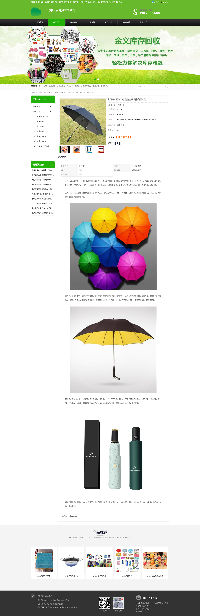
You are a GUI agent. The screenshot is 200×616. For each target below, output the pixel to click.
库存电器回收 (38, 126)
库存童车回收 (38, 122)
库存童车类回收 (39, 136)
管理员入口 (66, 607)
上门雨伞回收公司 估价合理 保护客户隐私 (43, 189)
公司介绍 (91, 22)
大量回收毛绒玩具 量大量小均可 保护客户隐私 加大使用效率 (43, 194)
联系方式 (143, 22)
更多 (52, 165)
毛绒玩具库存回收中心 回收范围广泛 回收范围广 (43, 199)
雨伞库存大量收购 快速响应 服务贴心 (43, 175)
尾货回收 (36, 112)
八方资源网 (50, 607)
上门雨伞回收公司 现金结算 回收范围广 (43, 180)
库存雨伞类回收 (57, 92)
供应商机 (56, 22)
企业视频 (74, 22)
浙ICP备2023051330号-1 (61, 600)
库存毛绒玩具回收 (40, 117)
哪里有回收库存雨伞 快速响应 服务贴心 (43, 170)
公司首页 (39, 22)
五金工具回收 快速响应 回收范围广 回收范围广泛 (43, 203)
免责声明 (58, 607)
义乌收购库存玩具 (127, 576)
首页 (40, 92)
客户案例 (126, 22)
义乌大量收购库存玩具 (99, 576)
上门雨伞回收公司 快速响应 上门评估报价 (43, 184)
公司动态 (108, 22)
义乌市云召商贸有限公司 (46, 604)
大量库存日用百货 (43, 576)
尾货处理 (36, 107)
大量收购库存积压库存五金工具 (155, 576)
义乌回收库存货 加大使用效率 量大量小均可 (43, 208)
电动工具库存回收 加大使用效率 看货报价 (43, 213)
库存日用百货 (72, 576)
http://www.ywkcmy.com (69, 516)
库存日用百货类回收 (41, 146)
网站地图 (73, 607)
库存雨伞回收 (38, 131)
